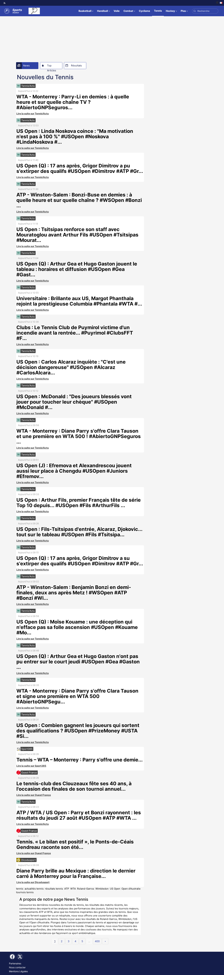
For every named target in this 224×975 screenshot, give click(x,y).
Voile (117, 10)
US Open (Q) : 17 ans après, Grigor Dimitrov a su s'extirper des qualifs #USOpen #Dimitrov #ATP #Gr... (79, 560)
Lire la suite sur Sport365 (31, 765)
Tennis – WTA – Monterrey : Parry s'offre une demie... (79, 760)
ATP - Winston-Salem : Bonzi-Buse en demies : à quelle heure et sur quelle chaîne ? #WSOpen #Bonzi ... (79, 200)
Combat (128, 10)
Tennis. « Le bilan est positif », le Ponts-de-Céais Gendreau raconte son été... (75, 844)
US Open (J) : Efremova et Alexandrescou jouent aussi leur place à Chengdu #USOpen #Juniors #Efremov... (74, 470)
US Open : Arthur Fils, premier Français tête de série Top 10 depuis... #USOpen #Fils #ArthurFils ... (78, 502)
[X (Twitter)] (20, 956)
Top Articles (51, 66)
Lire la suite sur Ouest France (33, 795)
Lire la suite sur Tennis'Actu (32, 113)
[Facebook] (12, 956)
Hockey (170, 10)
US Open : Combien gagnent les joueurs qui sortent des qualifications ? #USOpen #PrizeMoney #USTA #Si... (77, 730)
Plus (183, 10)
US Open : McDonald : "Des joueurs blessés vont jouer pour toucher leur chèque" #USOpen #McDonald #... (74, 401)
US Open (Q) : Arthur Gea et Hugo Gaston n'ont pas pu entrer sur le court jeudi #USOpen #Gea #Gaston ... (78, 661)
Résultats (76, 65)
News (26, 65)
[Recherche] (194, 11)
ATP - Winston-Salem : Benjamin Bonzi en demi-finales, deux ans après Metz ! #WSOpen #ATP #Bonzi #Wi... (73, 592)
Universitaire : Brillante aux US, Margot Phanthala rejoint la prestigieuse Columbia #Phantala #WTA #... (79, 301)
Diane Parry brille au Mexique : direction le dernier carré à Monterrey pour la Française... (75, 873)
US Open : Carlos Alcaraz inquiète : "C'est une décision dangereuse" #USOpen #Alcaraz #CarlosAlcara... (71, 367)
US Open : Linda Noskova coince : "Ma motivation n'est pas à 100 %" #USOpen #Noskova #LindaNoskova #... (74, 136)
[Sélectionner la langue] (219, 3)
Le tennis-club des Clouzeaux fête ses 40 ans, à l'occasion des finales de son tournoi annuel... (74, 786)
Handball (102, 10)
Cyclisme (144, 10)
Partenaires (15, 963)
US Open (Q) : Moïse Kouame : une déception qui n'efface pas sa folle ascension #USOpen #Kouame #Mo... (77, 627)
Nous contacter (17, 967)
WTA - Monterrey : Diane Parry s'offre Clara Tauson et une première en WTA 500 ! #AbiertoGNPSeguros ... (78, 436)
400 (97, 941)
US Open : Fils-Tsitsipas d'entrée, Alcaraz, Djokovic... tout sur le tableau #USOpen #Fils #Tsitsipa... (79, 531)
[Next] (105, 941)
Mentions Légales (18, 971)
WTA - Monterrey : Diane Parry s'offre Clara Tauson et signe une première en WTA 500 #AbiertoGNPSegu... (77, 696)
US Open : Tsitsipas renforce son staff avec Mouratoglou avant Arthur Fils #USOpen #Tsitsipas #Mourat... (77, 234)
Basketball (85, 10)
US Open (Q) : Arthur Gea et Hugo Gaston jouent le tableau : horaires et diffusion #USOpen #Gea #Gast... (76, 269)
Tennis (158, 10)
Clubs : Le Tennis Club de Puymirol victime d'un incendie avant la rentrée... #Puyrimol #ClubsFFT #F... (74, 332)
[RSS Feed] (4, 3)
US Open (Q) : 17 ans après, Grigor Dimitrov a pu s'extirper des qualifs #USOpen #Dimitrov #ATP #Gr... (79, 168)
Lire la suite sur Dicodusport (33, 882)
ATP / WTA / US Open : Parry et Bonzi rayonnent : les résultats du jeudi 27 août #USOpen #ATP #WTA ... (78, 815)
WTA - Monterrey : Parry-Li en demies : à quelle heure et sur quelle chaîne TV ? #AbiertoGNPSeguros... (72, 102)
